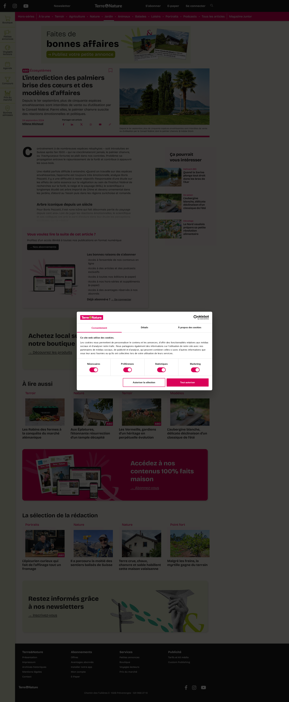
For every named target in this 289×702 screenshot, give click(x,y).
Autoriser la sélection (144, 382)
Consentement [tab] (99, 328)
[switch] (127, 369)
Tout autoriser (187, 382)
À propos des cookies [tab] (189, 327)
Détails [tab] (144, 327)
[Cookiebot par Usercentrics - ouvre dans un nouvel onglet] (196, 317)
